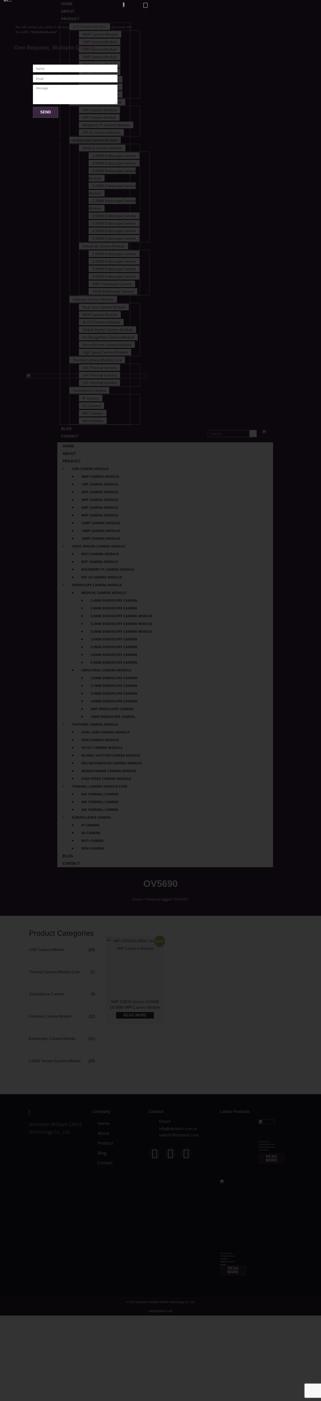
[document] (160, 700)
